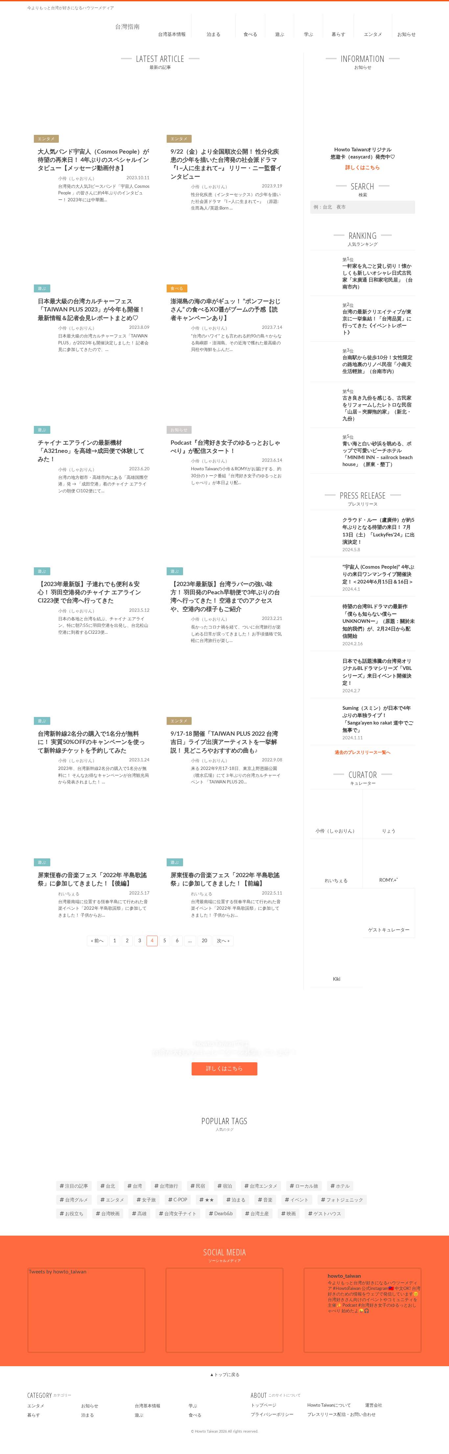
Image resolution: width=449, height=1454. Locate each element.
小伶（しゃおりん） (336, 831)
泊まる (239, 1200)
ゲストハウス (327, 1214)
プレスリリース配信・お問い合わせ (341, 1415)
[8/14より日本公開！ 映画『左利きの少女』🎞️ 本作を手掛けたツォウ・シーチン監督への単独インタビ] (402, 1332)
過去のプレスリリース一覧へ (362, 753)
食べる (195, 1415)
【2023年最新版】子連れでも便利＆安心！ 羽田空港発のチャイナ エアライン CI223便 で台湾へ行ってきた (89, 592)
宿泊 (227, 1186)
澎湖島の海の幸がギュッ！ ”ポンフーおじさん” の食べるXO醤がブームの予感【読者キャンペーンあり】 (226, 310)
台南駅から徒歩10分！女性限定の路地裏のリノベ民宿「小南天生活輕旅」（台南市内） (378, 364)
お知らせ (89, 1406)
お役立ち (74, 1214)
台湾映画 (110, 1214)
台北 (110, 1186)
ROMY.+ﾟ (389, 880)
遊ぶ (139, 1415)
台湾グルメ (76, 1200)
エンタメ (115, 1200)
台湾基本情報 (147, 1406)
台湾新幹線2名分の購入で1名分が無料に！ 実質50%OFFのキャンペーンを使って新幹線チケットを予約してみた (91, 742)
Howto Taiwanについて (329, 1405)
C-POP (180, 1200)
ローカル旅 (306, 1186)
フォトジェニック (344, 1200)
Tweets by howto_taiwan (57, 1271)
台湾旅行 (169, 1186)
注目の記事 (76, 1186)
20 (204, 941)
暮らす (33, 1415)
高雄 (142, 1214)
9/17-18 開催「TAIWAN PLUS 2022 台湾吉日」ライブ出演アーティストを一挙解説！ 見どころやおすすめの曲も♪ (224, 742)
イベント (299, 1200)
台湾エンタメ (263, 1186)
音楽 (267, 1200)
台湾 (137, 1186)
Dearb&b (223, 1214)
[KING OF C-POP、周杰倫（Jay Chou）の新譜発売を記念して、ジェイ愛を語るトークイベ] (362, 1332)
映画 (291, 1214)
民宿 (200, 1186)
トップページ (263, 1405)
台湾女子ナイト (180, 1214)
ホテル (343, 1186)
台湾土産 (259, 1214)
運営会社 (373, 1405)
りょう (389, 831)
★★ (209, 1200)
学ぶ (193, 1406)
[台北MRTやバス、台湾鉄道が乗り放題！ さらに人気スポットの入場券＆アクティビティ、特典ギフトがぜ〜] (323, 1332)
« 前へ (97, 941)
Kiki (336, 979)
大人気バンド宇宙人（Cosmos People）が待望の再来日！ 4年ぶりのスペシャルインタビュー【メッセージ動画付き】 (93, 160)
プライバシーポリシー (272, 1415)
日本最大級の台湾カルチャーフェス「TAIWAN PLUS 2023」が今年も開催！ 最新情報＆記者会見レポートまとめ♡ (91, 310)
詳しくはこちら (362, 167)
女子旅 (149, 1200)
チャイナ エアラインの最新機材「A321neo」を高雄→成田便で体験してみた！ (91, 451)
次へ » (223, 941)
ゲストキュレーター (389, 930)
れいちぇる (336, 880)
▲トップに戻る (225, 1375)
